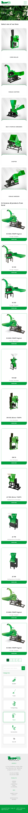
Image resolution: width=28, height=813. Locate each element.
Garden (14, 781)
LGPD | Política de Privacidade (20, 809)
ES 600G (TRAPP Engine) (14, 612)
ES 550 (14, 267)
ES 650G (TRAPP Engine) (14, 338)
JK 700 (14, 537)
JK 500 (14, 576)
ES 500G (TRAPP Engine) (14, 648)
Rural (14, 785)
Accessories (14, 787)
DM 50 (14, 457)
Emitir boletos (14, 798)
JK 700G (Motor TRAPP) (14, 497)
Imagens (14, 799)
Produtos (7, 9)
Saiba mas (14, 239)
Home (2, 9)
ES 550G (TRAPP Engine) (14, 234)
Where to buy (14, 793)
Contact (14, 794)
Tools (14, 782)
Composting (14, 784)
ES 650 (14, 302)
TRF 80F (14, 378)
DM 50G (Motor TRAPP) (14, 417)
